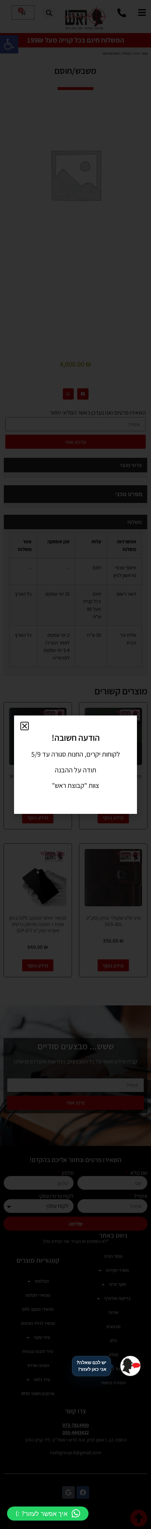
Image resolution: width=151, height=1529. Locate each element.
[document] (75, 764)
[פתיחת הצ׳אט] (130, 1366)
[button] (47, 1514)
